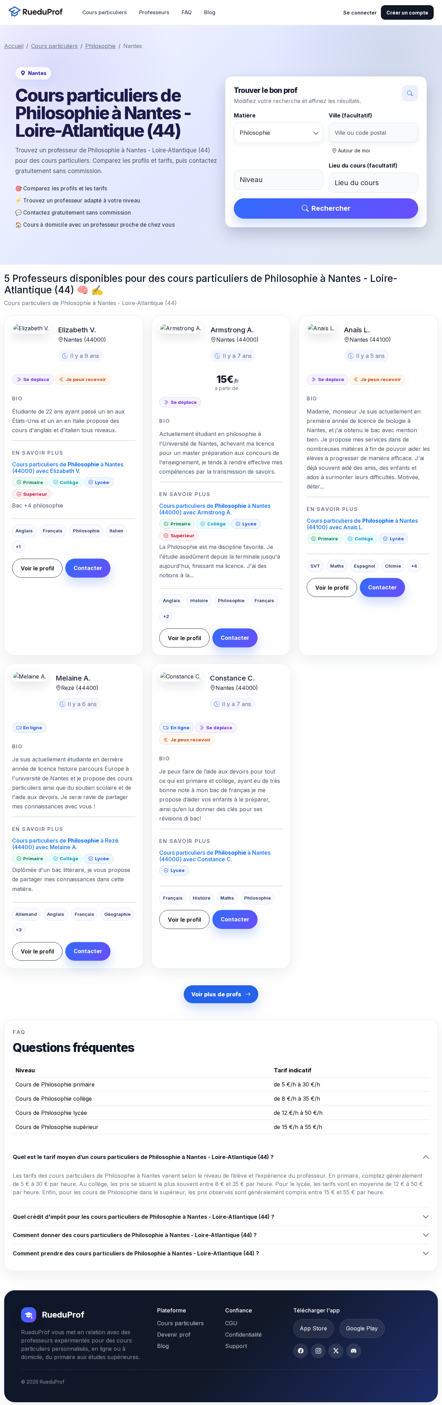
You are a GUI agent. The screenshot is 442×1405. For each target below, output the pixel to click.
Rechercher (330, 208)
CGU (231, 1323)
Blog (209, 12)
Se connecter (360, 13)
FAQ (187, 12)
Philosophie (100, 45)
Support (236, 1345)
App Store (313, 1328)
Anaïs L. (357, 330)
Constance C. (232, 678)
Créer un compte (407, 13)
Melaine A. (73, 678)
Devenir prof (174, 1334)
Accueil (13, 45)
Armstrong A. (232, 330)
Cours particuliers (104, 12)
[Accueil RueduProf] (37, 12)
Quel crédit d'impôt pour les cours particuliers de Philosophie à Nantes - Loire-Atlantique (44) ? (143, 1216)
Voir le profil (37, 568)
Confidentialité (243, 1334)
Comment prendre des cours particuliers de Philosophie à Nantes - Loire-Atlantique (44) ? (136, 1253)
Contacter (88, 567)
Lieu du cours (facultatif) (363, 165)
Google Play (362, 1328)
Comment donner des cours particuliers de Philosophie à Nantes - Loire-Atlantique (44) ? (135, 1235)
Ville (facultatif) (350, 115)
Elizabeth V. (77, 330)
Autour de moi (353, 150)
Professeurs (154, 12)
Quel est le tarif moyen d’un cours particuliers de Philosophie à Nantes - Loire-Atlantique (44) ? (143, 1157)
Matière (245, 115)
